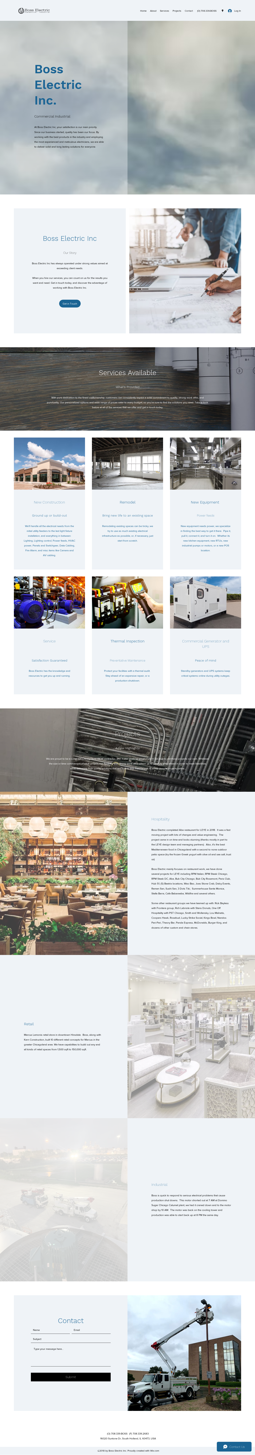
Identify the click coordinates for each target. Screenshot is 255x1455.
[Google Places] (222, 11)
